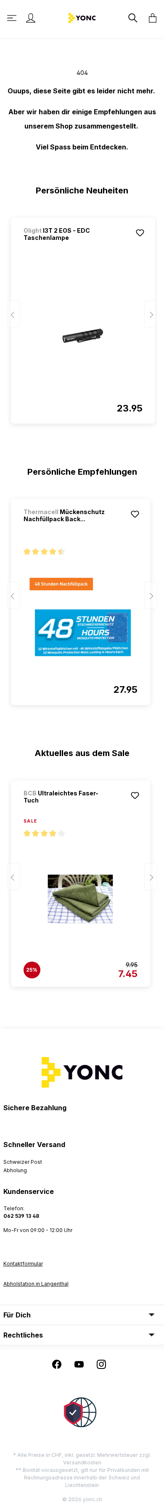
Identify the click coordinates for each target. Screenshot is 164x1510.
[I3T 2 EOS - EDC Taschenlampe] (83, 335)
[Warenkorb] (150, 18)
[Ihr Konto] (31, 18)
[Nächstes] (150, 314)
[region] (82, 317)
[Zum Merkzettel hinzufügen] (140, 232)
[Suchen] (132, 18)
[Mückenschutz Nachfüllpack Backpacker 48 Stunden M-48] (81, 617)
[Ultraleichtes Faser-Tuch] (81, 898)
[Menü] (12, 18)
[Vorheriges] (14, 314)
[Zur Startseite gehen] (82, 17)
